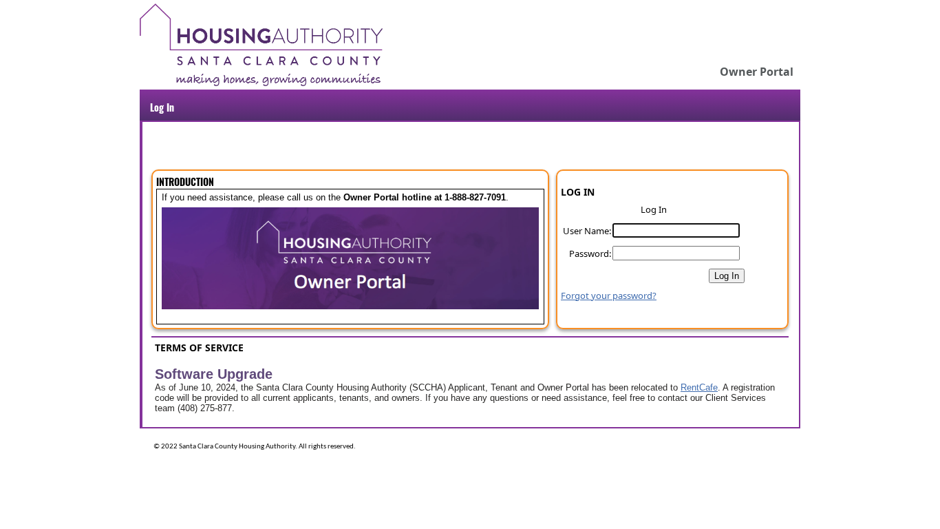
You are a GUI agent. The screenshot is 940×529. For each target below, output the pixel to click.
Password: (590, 253)
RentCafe (699, 387)
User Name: (587, 231)
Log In (162, 107)
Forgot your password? (608, 295)
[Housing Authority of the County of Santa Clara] (261, 82)
